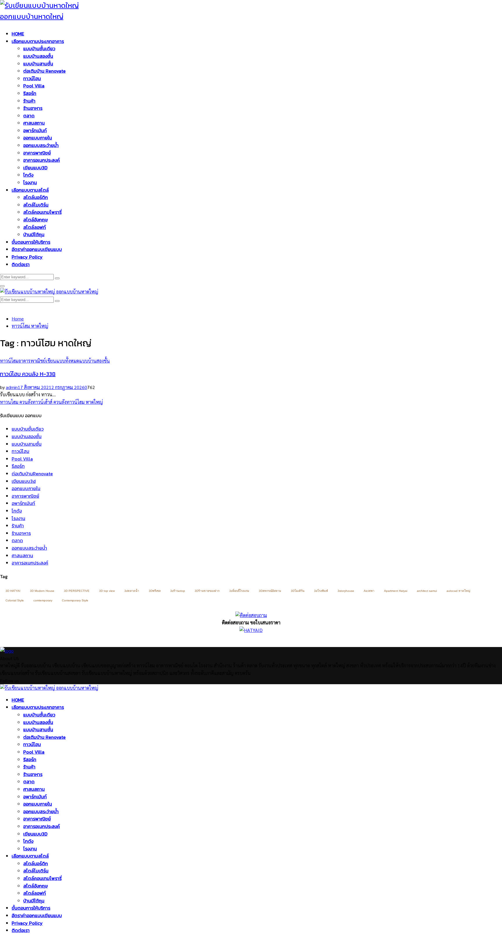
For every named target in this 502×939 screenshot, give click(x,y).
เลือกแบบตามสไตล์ (30, 190)
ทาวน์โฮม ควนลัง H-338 (27, 374)
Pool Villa (33, 85)
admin (12, 387)
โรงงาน (30, 182)
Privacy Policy (27, 256)
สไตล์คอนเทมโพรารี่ (42, 212)
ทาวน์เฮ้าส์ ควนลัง (49, 402)
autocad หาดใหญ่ (458, 590)
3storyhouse (346, 590)
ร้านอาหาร (32, 108)
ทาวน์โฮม (32, 78)
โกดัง (28, 174)
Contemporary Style (75, 600)
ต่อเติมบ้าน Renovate (44, 70)
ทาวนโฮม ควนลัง (16, 402)
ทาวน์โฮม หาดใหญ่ (84, 402)
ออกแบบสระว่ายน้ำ (41, 145)
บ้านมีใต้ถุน (33, 234)
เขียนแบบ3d (24, 481)
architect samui (427, 590)
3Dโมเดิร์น (297, 590)
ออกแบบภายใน (37, 137)
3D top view (107, 590)
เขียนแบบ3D (35, 167)
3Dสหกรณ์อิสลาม (270, 590)
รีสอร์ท (29, 93)
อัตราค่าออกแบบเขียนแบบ (37, 249)
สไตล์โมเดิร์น (36, 204)
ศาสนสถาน (34, 122)
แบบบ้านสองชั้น (38, 56)
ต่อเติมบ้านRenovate (32, 473)
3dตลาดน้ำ (131, 590)
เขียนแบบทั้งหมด (62, 361)
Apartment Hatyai (395, 590)
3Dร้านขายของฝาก (207, 590)
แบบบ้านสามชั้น (38, 63)
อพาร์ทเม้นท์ (35, 130)
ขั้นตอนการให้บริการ (31, 242)
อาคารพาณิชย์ (37, 152)
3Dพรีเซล (155, 590)
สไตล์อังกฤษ (35, 219)
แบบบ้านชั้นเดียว (39, 48)
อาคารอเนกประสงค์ (41, 160)
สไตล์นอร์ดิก (35, 197)
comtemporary (42, 600)
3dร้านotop (177, 590)
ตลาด (29, 115)
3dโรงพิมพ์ (321, 590)
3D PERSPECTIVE (76, 590)
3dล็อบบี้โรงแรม (239, 590)
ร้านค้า (29, 100)
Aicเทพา (369, 590)
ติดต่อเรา (21, 264)
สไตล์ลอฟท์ (34, 227)
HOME (18, 33)
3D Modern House (42, 590)
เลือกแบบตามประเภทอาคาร (38, 41)
